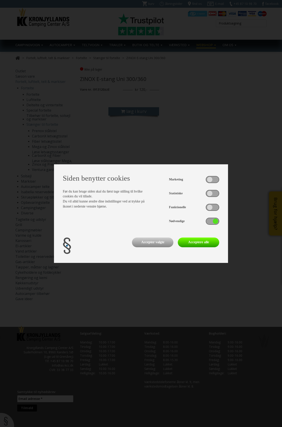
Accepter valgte (152, 242)
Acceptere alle (198, 242)
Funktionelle (177, 207)
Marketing (176, 179)
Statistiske (176, 193)
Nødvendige (177, 221)
